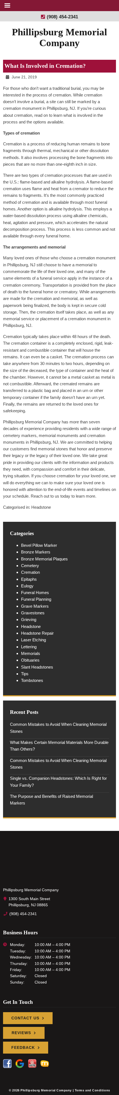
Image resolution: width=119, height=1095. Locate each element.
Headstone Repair (37, 633)
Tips (25, 673)
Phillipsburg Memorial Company (59, 37)
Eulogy (27, 585)
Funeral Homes (35, 592)
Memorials (30, 653)
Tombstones (32, 680)
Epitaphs (29, 579)
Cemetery (30, 565)
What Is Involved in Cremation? (45, 66)
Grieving (28, 619)
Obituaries (30, 660)
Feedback (23, 1047)
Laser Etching (33, 639)
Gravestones (33, 612)
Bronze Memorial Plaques (44, 559)
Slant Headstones (37, 667)
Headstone (41, 507)
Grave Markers (35, 606)
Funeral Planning (36, 599)
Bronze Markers (35, 552)
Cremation (30, 572)
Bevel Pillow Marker (39, 545)
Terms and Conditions (92, 1090)
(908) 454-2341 (61, 16)
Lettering (29, 646)
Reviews (21, 1033)
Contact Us (25, 1018)
